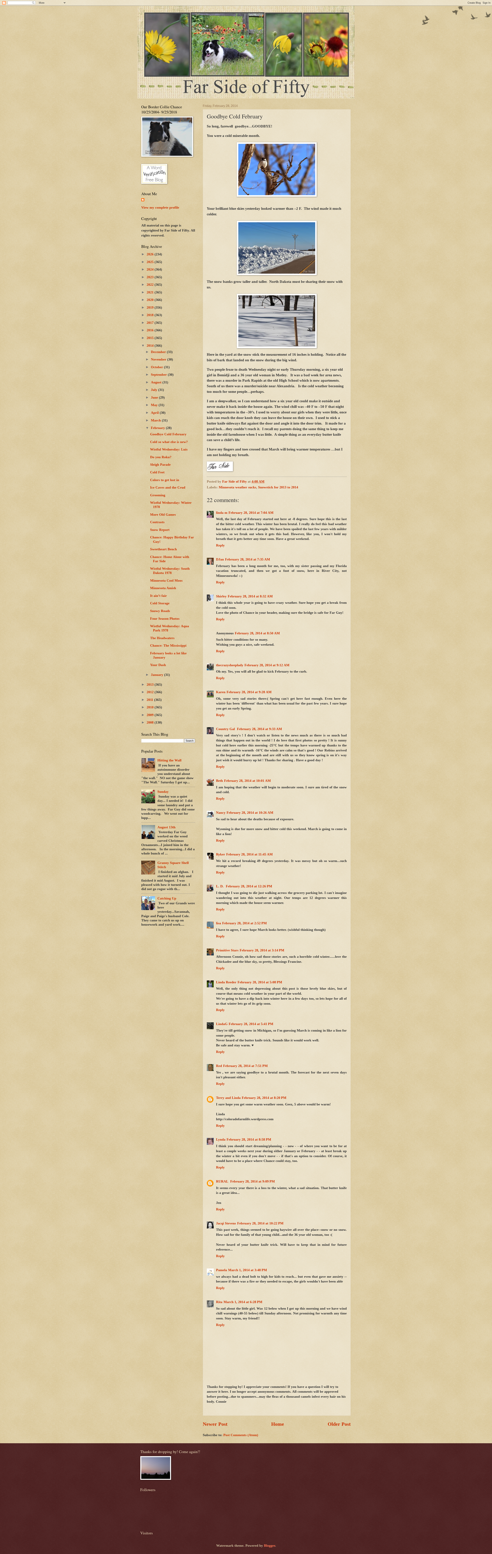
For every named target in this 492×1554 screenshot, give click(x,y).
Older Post (339, 1424)
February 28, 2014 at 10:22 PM (260, 1223)
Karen (220, 692)
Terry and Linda (228, 1098)
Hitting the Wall (169, 760)
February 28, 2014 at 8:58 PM (249, 1139)
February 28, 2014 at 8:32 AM (250, 596)
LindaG (222, 1024)
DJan (220, 559)
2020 (151, 300)
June (155, 397)
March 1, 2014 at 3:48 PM (247, 1270)
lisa (218, 923)
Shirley (221, 596)
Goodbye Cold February (168, 434)
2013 (151, 684)
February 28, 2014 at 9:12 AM (266, 665)
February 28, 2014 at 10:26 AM (250, 812)
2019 (151, 307)
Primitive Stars (227, 950)
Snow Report (160, 530)
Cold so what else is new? (169, 442)
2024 (151, 269)
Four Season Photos (165, 618)
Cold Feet (157, 472)
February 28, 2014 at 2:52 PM (244, 923)
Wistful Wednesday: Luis (169, 449)
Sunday (163, 792)
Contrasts (157, 522)
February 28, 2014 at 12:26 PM (249, 886)
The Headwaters (162, 638)
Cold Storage (160, 603)
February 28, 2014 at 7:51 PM (245, 1066)
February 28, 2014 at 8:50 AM (257, 633)
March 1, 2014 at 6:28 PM (243, 1302)
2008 (151, 722)
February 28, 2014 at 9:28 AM (249, 692)
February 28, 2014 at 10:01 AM (247, 781)
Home (277, 1424)
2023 (151, 277)
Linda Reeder (226, 982)
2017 (151, 323)
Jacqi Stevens (226, 1223)
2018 (151, 315)
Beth (219, 781)
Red (219, 1066)
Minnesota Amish (163, 588)
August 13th (166, 827)
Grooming (157, 495)
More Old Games (163, 514)
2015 (151, 338)
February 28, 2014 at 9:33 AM (259, 729)
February (158, 428)
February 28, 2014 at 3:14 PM (262, 950)
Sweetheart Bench (163, 549)
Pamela (221, 1270)
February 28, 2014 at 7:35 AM (247, 559)
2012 (151, 692)
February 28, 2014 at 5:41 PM (251, 1024)
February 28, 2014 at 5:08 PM (260, 982)
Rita (219, 1302)
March (156, 420)
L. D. (220, 886)
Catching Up (166, 898)
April (155, 413)
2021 (151, 292)
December (159, 352)
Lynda (220, 1139)
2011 (150, 700)
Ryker (220, 854)
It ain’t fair (158, 596)
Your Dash (158, 665)
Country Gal (226, 729)
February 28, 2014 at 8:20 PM (264, 1098)
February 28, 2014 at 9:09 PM (252, 1181)
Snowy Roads (160, 611)
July (154, 390)
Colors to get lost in (164, 480)
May (155, 405)
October (157, 367)
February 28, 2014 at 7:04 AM (251, 513)
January (157, 675)
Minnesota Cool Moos (166, 580)
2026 (151, 254)
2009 (151, 715)
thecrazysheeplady (229, 665)
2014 (151, 345)
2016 (151, 330)
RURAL (222, 1181)
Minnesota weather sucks (237, 487)
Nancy (220, 812)
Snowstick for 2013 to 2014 (278, 487)
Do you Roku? (160, 457)
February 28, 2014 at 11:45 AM (249, 854)
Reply (220, 545)
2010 (151, 707)
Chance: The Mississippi (168, 645)
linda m (221, 513)
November (159, 359)
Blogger (269, 1545)
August (156, 382)
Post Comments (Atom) (240, 1435)
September (159, 374)
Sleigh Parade (160, 464)
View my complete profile (160, 207)
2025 (151, 262)
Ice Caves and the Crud (167, 487)
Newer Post (215, 1424)
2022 (151, 284)
